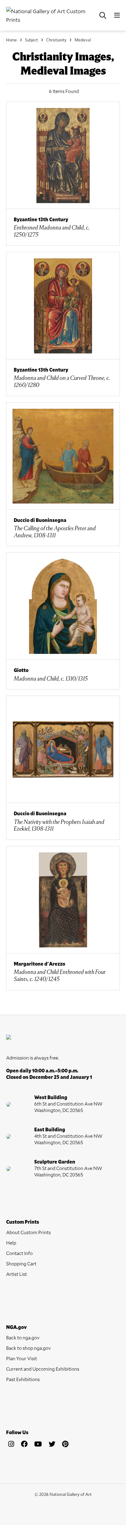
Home (11, 40)
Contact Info (19, 1253)
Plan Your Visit (21, 1358)
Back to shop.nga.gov (28, 1348)
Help (11, 1242)
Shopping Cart (21, 1263)
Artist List (16, 1274)
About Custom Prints (28, 1232)
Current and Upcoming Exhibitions (42, 1368)
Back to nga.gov (22, 1337)
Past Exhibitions (23, 1379)
